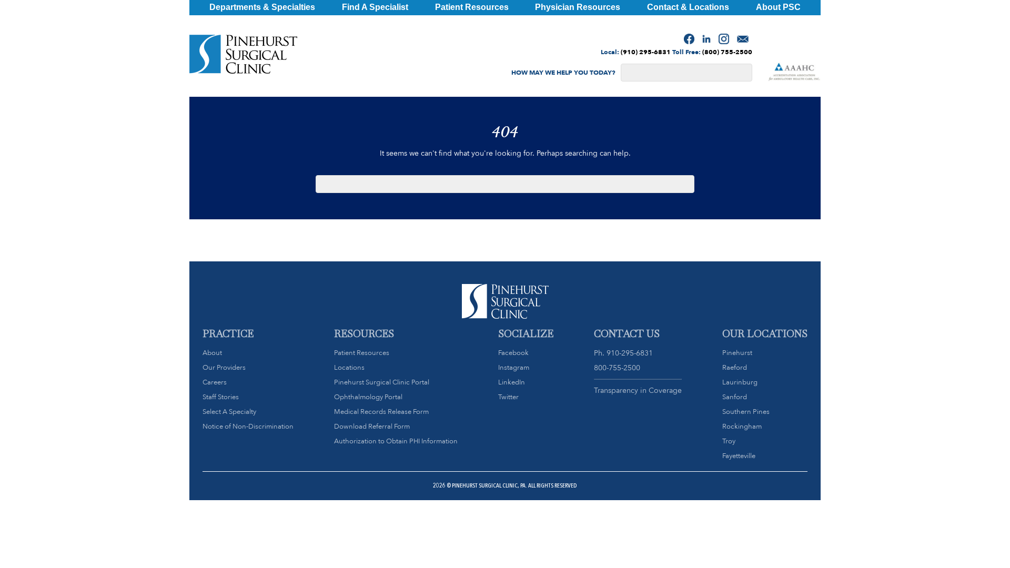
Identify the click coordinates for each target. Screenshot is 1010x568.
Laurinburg (740, 382)
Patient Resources (361, 353)
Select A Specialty (229, 411)
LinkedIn (511, 382)
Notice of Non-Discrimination (248, 426)
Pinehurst (737, 353)
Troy (728, 441)
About (212, 353)
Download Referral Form (372, 426)
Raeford (734, 367)
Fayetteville (738, 456)
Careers (215, 382)
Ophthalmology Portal (368, 397)
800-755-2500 (617, 367)
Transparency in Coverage (638, 390)
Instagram (513, 367)
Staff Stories (221, 397)
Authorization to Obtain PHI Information (396, 441)
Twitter (508, 397)
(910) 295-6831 (646, 52)
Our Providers (224, 367)
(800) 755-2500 (727, 52)
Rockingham (742, 426)
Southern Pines (746, 411)
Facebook (513, 353)
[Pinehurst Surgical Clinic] (243, 56)
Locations (349, 367)
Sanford (734, 397)
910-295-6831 (630, 353)
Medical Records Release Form (381, 411)
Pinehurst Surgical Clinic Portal (381, 382)
